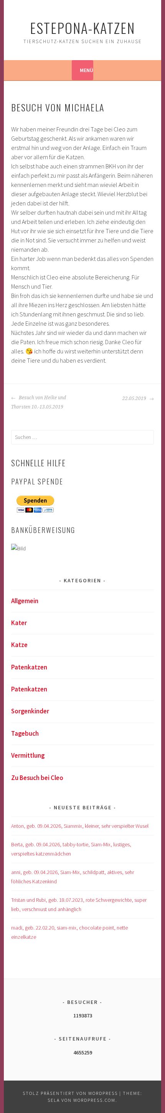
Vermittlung (28, 755)
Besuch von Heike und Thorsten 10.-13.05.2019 (38, 402)
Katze (19, 645)
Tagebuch (25, 733)
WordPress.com (94, 1100)
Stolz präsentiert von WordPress (70, 1093)
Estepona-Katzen (82, 27)
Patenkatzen (29, 667)
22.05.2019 (134, 398)
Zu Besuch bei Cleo (37, 777)
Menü (86, 70)
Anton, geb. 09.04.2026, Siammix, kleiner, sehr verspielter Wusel (79, 825)
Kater (19, 623)
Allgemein (24, 601)
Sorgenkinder (30, 711)
